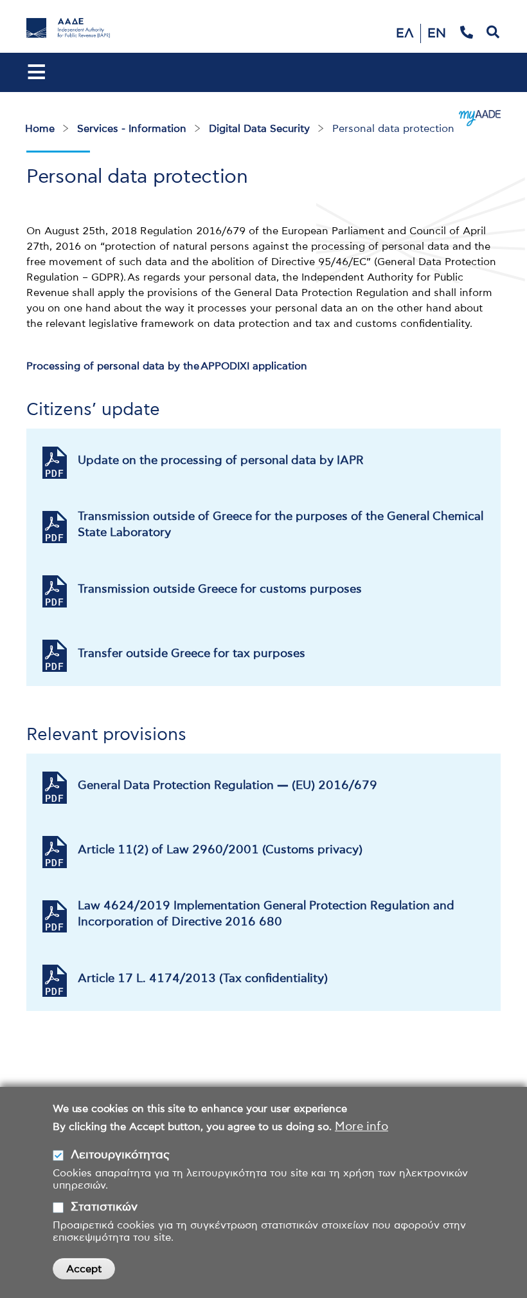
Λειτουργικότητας (120, 1155)
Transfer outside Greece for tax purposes (191, 654)
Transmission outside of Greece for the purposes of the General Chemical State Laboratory (280, 525)
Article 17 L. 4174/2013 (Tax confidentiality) (203, 979)
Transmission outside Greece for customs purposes (220, 589)
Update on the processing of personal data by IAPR (221, 461)
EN (436, 33)
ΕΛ (405, 33)
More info (361, 1127)
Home (40, 129)
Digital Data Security (259, 129)
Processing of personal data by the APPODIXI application (166, 366)
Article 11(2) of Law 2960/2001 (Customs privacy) (220, 850)
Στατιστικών (104, 1207)
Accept (84, 1269)
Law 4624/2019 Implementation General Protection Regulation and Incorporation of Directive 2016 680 (266, 914)
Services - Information (131, 129)
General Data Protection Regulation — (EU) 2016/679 (227, 786)
